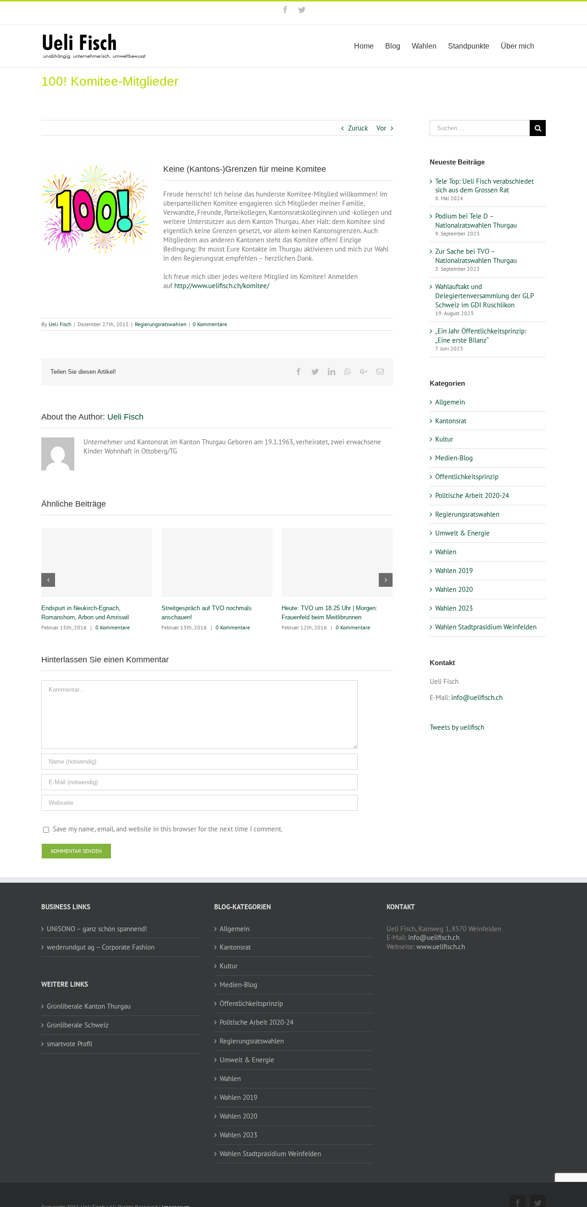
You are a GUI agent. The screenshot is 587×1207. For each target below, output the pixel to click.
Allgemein (450, 402)
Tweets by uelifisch (457, 727)
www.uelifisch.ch (440, 946)
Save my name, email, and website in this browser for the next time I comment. (167, 829)
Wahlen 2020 (454, 589)
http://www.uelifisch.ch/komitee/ (221, 285)
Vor (381, 128)
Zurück (358, 128)
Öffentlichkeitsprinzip (466, 476)
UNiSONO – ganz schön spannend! (97, 928)
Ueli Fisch (60, 324)
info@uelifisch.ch (477, 697)
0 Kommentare (210, 324)
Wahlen (445, 551)
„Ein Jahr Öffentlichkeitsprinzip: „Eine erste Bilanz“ (480, 335)
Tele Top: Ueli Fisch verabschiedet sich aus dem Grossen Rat (484, 186)
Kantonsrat (450, 420)
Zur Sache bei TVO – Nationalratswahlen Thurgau (476, 256)
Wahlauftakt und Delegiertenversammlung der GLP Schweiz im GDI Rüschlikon (484, 295)
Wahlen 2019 (454, 570)
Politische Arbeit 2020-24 (472, 495)
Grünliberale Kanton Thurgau (89, 1006)
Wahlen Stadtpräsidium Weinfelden (486, 627)
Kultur (444, 439)
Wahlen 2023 (454, 608)
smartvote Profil (69, 1043)
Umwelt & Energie (462, 533)
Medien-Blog (454, 457)
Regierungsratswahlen (161, 324)
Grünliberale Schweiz (78, 1025)
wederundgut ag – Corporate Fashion (101, 947)
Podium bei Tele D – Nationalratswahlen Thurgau (476, 220)
